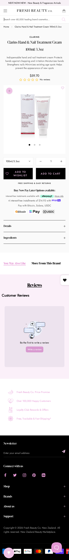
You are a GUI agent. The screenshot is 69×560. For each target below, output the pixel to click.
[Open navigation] (5, 11)
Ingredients (10, 238)
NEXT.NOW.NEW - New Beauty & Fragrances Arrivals (34, 3)
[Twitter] (15, 475)
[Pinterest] (34, 475)
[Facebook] (5, 475)
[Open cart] (63, 11)
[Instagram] (24, 475)
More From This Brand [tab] (46, 263)
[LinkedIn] (43, 475)
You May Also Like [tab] (15, 263)
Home (6, 26)
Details (7, 226)
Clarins (34, 37)
